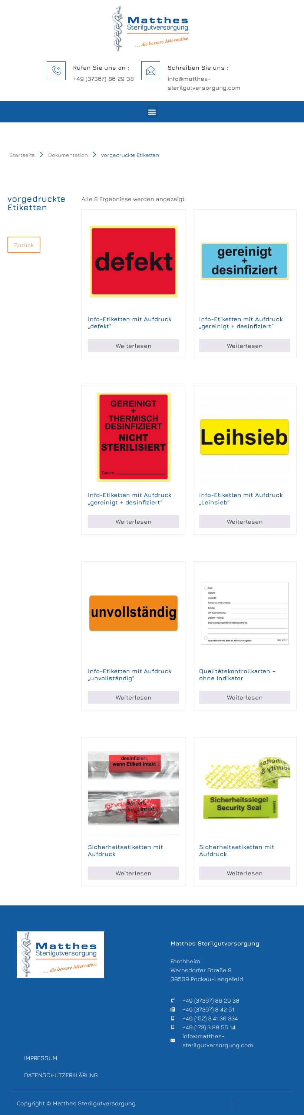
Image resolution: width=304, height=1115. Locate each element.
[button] (152, 112)
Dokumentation (68, 155)
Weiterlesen (134, 345)
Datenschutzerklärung (61, 1075)
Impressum (40, 1058)
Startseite (22, 155)
